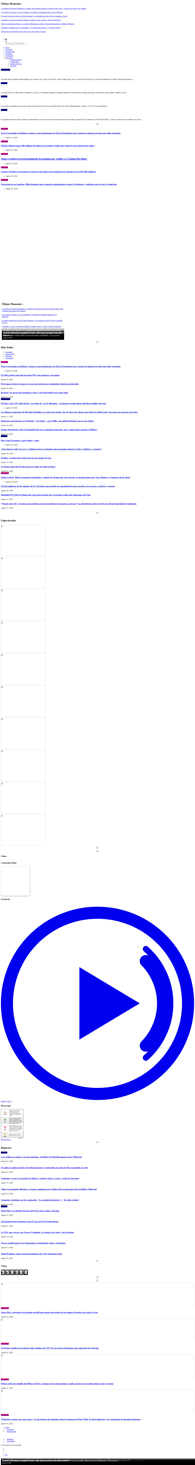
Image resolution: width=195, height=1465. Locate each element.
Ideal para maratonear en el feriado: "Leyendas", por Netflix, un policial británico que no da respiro (47, 421)
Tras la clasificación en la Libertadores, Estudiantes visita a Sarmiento (33, 1243)
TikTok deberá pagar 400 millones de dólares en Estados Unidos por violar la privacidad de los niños (47, 146)
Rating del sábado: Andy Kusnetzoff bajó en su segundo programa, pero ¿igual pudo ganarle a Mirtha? (49, 429)
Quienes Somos (15, 60)
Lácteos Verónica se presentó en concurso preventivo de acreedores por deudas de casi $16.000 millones (48, 171)
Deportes (8, 54)
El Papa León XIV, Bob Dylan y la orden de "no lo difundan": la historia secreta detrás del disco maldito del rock (53, 403)
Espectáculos (10, 52)
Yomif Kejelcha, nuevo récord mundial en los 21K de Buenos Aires (31, 1254)
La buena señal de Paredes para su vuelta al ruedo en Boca (28, 466)
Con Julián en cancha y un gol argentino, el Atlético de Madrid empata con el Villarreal (32, 12)
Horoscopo (20, 1138)
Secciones (9, 58)
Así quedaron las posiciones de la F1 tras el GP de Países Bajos (29, 1221)
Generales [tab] (9, 352)
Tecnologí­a (9, 56)
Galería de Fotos (16, 64)
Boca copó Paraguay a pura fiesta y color (20, 440)
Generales (9, 50)
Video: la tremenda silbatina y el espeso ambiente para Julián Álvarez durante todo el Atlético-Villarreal (37, 24)
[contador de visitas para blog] (14, 1274)
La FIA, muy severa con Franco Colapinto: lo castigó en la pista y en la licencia (37, 1232)
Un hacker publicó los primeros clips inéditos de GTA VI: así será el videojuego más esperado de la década (50, 1348)
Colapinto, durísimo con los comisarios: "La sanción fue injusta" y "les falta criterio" (31, 28)
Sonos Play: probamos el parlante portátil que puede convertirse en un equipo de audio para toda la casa (49, 1312)
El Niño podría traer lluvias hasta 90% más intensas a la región (30, 375)
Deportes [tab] (8, 356)
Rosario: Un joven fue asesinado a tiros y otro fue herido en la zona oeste (34, 392)
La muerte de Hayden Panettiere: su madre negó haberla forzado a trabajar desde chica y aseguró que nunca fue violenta (43, 8)
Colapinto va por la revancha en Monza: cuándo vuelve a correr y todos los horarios (30, 20)
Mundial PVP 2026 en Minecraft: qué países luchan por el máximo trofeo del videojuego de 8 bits (46, 495)
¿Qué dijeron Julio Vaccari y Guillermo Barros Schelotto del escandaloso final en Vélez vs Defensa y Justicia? (51, 449)
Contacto (13, 66)
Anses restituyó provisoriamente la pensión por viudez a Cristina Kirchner (44, 158)
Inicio (7, 48)
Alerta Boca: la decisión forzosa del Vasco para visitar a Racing (23, 32)
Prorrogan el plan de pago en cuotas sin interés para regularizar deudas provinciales (40, 384)
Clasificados (14, 62)
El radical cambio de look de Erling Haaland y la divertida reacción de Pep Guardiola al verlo (34, 16)
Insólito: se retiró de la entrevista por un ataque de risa (26, 458)
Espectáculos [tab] (10, 354)
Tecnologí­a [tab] (9, 358)
